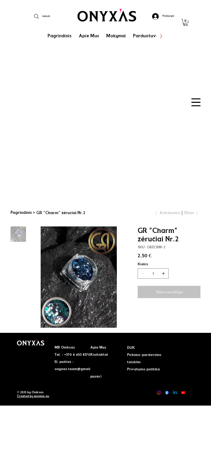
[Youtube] (183, 392)
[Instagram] (158, 392)
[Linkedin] (174, 392)
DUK (131, 348)
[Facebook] (166, 392)
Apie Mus (98, 347)
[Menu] (195, 102)
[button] (185, 22)
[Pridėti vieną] (163, 273)
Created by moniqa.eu (33, 396)
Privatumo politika (143, 369)
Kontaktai (99, 354)
